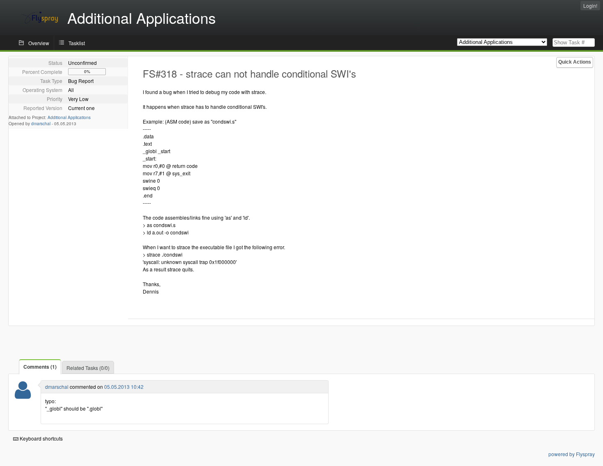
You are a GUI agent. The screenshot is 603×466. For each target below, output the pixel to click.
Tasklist (77, 42)
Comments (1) (40, 366)
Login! (590, 5)
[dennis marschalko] (23, 395)
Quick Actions (574, 62)
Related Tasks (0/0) (88, 367)
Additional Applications (69, 117)
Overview (38, 42)
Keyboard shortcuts (40, 438)
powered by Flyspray (571, 453)
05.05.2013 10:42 (124, 386)
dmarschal (40, 123)
